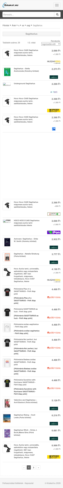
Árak (14, 25)
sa (23, 25)
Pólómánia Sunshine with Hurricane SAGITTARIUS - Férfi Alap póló (25, 391)
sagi (28, 25)
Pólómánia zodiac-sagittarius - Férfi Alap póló (26, 331)
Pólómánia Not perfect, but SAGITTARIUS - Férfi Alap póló (25, 351)
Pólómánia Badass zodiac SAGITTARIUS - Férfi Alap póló (25, 371)
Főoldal (6, 25)
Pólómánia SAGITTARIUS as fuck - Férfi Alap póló (26, 316)
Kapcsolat (29, 483)
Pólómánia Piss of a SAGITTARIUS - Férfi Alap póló (25, 300)
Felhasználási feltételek (12, 483)
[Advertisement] (31, 165)
